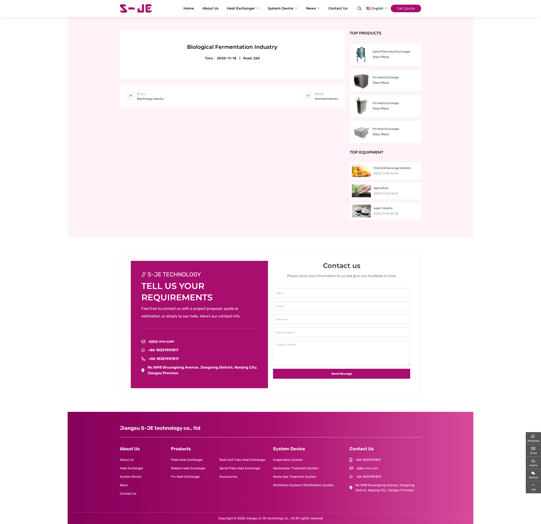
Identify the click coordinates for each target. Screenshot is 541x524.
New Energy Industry (150, 98)
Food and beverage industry (392, 168)
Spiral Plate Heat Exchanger (391, 51)
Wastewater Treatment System (295, 468)
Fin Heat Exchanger (386, 77)
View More (381, 57)
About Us (210, 8)
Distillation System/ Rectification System (303, 485)
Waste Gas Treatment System (294, 477)
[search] (359, 8)
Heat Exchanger (241, 8)
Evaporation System (288, 460)
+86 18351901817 (163, 350)
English (377, 8)
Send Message (341, 374)
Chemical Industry (326, 98)
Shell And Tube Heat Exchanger (242, 460)
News (311, 8)
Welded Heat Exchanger (188, 468)
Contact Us (337, 8)
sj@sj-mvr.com (161, 341)
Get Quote (406, 8)
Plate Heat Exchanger (187, 460)
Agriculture (380, 188)
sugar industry (383, 208)
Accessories (228, 477)
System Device (280, 8)
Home (188, 8)
